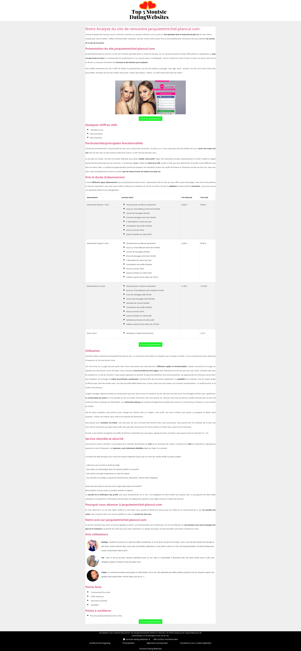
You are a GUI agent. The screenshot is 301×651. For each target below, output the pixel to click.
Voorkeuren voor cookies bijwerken (195, 643)
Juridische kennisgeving (100, 643)
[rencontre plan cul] (93, 545)
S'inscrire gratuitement (150, 118)
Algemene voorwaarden (157, 643)
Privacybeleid (128, 643)
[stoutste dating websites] (149, 10)
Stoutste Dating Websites (150, 648)
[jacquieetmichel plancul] (150, 97)
